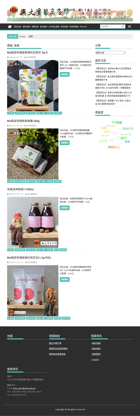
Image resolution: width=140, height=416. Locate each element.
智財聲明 (96, 354)
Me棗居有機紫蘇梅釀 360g (23, 121)
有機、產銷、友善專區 (44, 113)
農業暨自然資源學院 (58, 348)
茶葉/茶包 (58, 113)
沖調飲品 (58, 181)
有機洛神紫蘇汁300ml (20, 189)
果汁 (56, 250)
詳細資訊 (64, 74)
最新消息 (17, 27)
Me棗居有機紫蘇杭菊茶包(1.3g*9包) (29, 257)
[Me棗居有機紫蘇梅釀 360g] (32, 130)
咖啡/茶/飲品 (31, 113)
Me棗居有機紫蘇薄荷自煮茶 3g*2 (27, 52)
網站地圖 (96, 343)
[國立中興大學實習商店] (9, 26)
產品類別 (43, 27)
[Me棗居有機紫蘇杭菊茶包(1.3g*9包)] (32, 266)
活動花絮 (35, 27)
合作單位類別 (19, 113)
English (83, 27)
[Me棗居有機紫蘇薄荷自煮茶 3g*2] (32, 61)
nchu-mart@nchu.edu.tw (24, 388)
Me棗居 (10, 113)
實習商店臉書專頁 (57, 354)
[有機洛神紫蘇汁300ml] (32, 198)
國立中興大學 (55, 343)
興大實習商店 (31, 57)
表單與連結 (73, 27)
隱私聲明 (96, 348)
